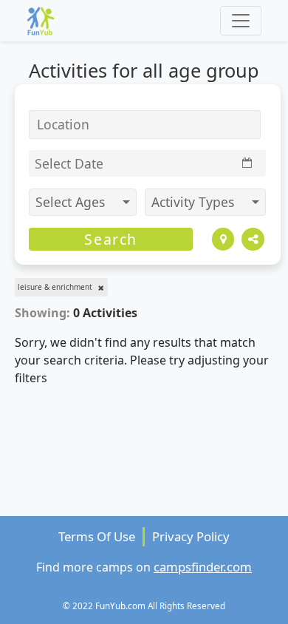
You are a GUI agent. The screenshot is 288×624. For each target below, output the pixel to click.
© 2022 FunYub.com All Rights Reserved (144, 605)
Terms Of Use (96, 536)
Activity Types (194, 202)
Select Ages (72, 202)
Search (110, 239)
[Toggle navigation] (240, 20)
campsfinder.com (203, 566)
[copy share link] (252, 239)
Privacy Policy (191, 536)
